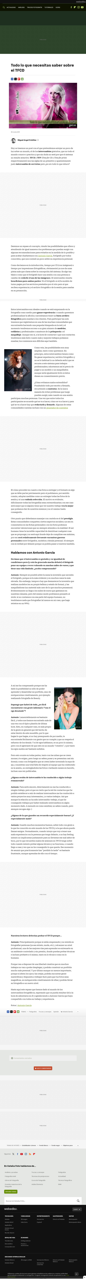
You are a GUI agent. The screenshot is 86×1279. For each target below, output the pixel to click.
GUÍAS (58, 7)
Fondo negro (55, 1145)
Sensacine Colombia (40, 1263)
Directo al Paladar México (59, 1261)
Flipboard (75, 7)
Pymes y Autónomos (24, 1244)
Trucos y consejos (45, 1012)
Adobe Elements (37, 1184)
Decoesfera (8, 1244)
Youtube (82, 7)
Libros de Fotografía (12, 1180)
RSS (30, 1153)
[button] (28, 140)
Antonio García (45, 255)
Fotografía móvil (10, 1176)
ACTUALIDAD (11, 7)
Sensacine (40, 1219)
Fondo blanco (43, 1145)
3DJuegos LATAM (26, 1260)
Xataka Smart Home (9, 1229)
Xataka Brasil (9, 1263)
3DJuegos (24, 1219)
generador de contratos (57, 408)
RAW (59, 1184)
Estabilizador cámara (29, 1145)
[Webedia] (81, 1)
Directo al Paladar (59, 1219)
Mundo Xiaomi (9, 1233)
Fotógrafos (33, 1012)
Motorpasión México (73, 1261)
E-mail (22, 79)
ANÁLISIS (21, 7)
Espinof (39, 1222)
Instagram (78, 7)
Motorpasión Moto (75, 1222)
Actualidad (62, 1176)
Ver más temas (10, 1192)
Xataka (7, 1219)
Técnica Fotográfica (65, 1180)
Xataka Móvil (9, 1222)
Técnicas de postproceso (40, 1176)
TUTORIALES (49, 7)
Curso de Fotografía (38, 1180)
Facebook (71, 7)
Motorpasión (73, 1219)
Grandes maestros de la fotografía (13, 1185)
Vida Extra (24, 1222)
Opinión (56, 1012)
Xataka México (10, 1260)
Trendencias (9, 1241)
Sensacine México (43, 1260)
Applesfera (8, 1225)
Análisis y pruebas (11, 1172)
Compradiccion (10, 1247)
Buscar (78, 1201)
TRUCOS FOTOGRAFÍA (34, 7)
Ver (44, 1068)
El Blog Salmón (26, 1241)
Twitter (15, 79)
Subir (76, 1209)
